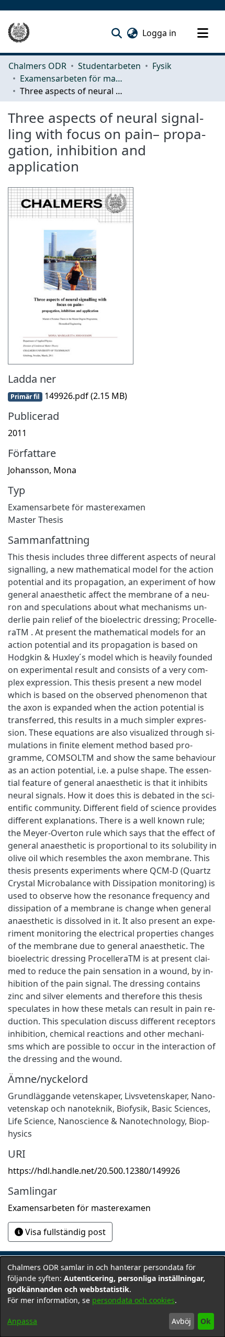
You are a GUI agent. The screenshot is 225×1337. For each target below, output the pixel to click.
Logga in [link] (159, 33)
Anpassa (22, 1321)
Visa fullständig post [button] (64, 1232)
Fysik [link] (162, 66)
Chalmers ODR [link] (37, 66)
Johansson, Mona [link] (42, 470)
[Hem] (19, 32)
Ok (205, 1321)
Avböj (181, 1321)
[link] (67, 396)
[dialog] (112, 1296)
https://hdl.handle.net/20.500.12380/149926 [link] (94, 1170)
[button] (116, 33)
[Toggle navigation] (202, 33)
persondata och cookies (133, 1300)
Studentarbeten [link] (109, 66)
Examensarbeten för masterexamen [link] (72, 78)
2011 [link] (17, 433)
